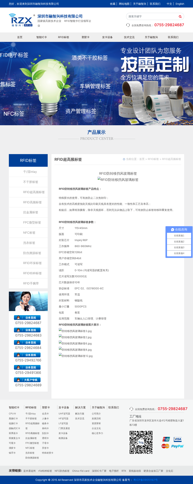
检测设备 (63, 438)
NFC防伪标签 (62, 470)
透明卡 (45, 438)
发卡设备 (107, 37)
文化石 (169, 470)
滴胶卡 (12, 447)
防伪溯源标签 (32, 253)
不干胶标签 (30, 182)
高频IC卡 (13, 418)
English (180, 3)
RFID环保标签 (32, 263)
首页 (19, 37)
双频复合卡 (14, 438)
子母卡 (45, 443)
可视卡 (12, 443)
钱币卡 (12, 452)
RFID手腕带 (31, 283)
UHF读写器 (64, 413)
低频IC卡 (13, 423)
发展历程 (96, 418)
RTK (124, 470)
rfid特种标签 (45, 470)
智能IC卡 (41, 37)
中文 (169, 3)
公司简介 (96, 413)
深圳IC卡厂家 (99, 470)
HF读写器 (63, 418)
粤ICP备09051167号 (145, 479)
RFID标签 (63, 37)
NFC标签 (29, 232)
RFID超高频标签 (34, 192)
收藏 (112, 3)
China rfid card (80, 470)
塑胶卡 (86, 37)
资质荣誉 (96, 423)
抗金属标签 (30, 212)
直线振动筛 (135, 470)
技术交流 (129, 37)
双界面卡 (13, 433)
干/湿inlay (30, 172)
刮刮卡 (45, 433)
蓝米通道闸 (29, 470)
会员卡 (45, 413)
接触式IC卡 (14, 428)
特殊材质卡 (47, 452)
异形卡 (45, 447)
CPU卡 (12, 413)
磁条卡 (45, 423)
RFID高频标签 (32, 202)
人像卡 (45, 418)
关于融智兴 (139, 3)
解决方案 (79, 413)
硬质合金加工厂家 (153, 470)
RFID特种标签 (32, 273)
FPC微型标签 (32, 222)
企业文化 (96, 428)
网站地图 (124, 3)
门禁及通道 (64, 428)
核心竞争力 (97, 433)
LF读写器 (63, 423)
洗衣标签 (29, 243)
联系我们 (155, 3)
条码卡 (45, 428)
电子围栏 (114, 470)
